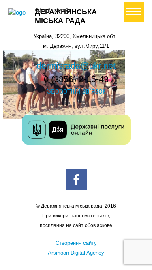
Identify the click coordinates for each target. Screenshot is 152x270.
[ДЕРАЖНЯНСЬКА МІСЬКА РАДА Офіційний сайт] (18, 12)
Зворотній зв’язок (76, 91)
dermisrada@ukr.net (76, 66)
